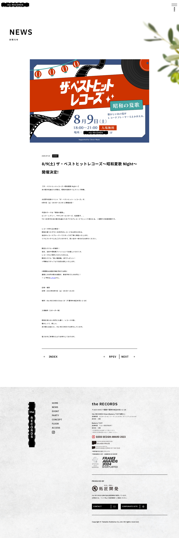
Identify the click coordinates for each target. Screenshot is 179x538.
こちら (53, 278)
